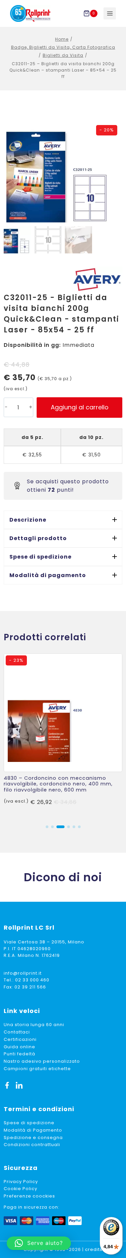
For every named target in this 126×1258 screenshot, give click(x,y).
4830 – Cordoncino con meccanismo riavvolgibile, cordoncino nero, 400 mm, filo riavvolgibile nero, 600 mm (58, 784)
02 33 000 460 (32, 980)
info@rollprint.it (23, 973)
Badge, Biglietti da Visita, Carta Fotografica (63, 47)
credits (93, 1249)
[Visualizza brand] (97, 279)
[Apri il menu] (109, 13)
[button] (63, 520)
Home (62, 39)
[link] (63, 735)
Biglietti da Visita (63, 55)
